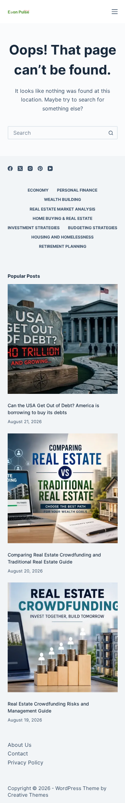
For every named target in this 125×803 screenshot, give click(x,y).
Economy (38, 190)
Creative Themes (28, 795)
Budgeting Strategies (92, 227)
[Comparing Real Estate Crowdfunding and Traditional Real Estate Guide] (63, 488)
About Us (19, 744)
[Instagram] (30, 168)
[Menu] (115, 12)
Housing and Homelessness (62, 237)
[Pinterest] (40, 168)
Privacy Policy (25, 762)
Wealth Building (62, 199)
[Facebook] (10, 168)
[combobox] (56, 132)
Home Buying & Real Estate (62, 218)
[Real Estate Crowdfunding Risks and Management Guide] (63, 637)
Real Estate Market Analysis (62, 209)
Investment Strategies (34, 227)
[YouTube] (50, 168)
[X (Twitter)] (20, 168)
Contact (18, 753)
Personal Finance (77, 190)
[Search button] (111, 133)
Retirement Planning (62, 246)
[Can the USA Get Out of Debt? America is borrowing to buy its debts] (63, 339)
